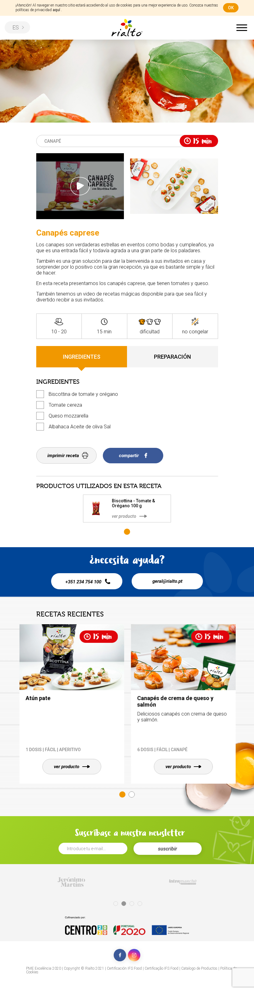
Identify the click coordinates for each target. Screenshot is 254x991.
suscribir (167, 849)
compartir (129, 455)
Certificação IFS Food (161, 968)
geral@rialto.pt (167, 581)
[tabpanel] (127, 508)
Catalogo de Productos (199, 968)
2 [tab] (132, 794)
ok (231, 7)
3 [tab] (132, 903)
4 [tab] (140, 903)
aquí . (57, 10)
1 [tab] (127, 532)
